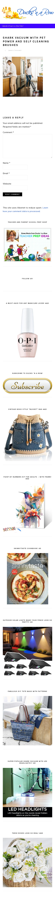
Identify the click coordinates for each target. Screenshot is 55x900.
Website (7, 183)
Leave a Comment (14, 50)
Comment (8, 132)
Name (6, 163)
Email (6, 173)
